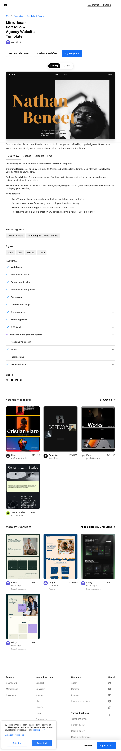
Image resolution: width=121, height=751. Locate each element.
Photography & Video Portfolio (43, 236)
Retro (10, 252)
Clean (42, 252)
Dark (20, 252)
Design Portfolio (15, 236)
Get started (99, 5)
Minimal (30, 252)
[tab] (13, 156)
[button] (117, 5)
